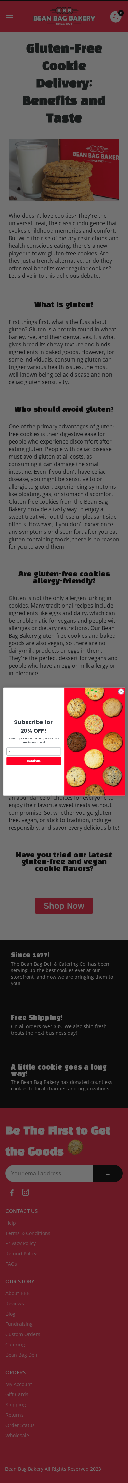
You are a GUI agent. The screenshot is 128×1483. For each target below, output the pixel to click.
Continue (33, 761)
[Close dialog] (121, 691)
